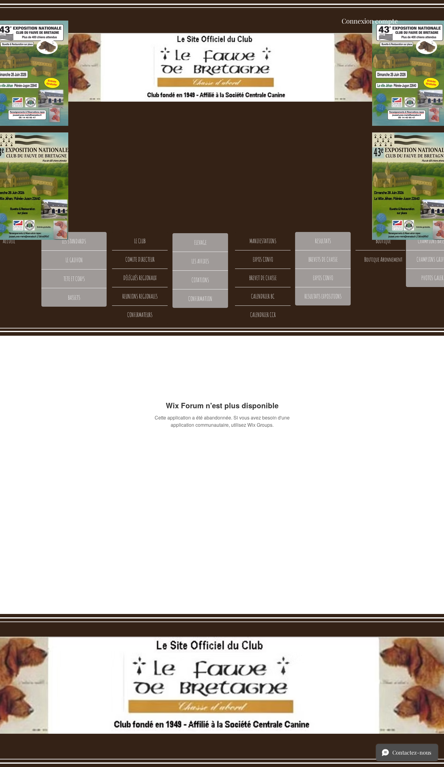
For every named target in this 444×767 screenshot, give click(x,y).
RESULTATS (323, 241)
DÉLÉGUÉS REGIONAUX (140, 278)
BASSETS (74, 297)
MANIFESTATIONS (262, 241)
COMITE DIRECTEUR (140, 259)
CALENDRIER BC (263, 296)
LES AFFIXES (200, 261)
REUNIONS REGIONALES (140, 296)
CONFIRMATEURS (140, 314)
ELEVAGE (200, 242)
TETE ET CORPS (74, 278)
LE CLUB (140, 241)
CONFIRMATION (200, 298)
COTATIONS (200, 280)
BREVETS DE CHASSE (323, 259)
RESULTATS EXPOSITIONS (323, 296)
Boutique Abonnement (383, 259)
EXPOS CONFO (263, 259)
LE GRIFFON (74, 260)
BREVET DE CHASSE (263, 278)
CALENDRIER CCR (263, 314)
